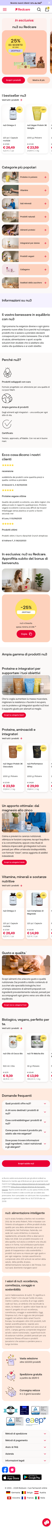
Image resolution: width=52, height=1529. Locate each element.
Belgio (30, 1492)
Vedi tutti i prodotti (10, 100)
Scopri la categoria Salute (14, 862)
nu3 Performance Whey (35, 765)
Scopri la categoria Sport (14, 715)
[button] (26, 1103)
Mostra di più (39, 80)
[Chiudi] (49, 3)
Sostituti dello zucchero (31, 283)
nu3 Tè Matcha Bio (35, 1053)
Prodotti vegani (27, 256)
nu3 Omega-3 (9, 125)
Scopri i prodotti (13, 80)
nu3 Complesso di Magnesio (35, 912)
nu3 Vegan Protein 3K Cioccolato (13, 765)
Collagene (25, 269)
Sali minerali (25, 203)
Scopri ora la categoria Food (15, 1005)
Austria (43, 1492)
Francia (30, 1498)
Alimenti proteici (27, 230)
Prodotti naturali (27, 217)
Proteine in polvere (28, 177)
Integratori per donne (30, 243)
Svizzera (16, 1498)
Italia (42, 1498)
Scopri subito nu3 (26, 1163)
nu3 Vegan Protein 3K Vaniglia (37, 126)
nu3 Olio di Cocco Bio (13, 1053)
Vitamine (24, 190)
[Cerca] (39, 9)
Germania (15, 1492)
